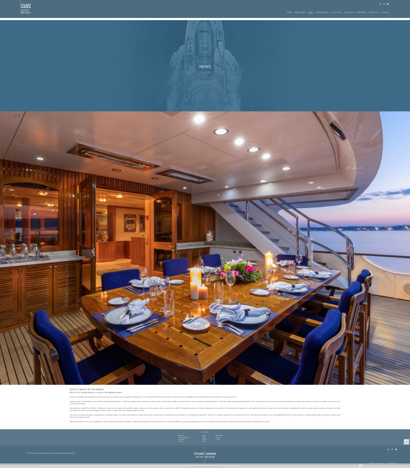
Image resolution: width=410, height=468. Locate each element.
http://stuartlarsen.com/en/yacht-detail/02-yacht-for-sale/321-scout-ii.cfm (240, 422)
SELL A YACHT (349, 12)
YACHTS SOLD (374, 12)
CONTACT (385, 12)
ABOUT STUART (300, 12)
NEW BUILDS (361, 12)
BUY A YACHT (336, 12)
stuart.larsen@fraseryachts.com (194, 422)
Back (17, 116)
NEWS (311, 12)
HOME (289, 12)
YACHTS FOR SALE (322, 12)
